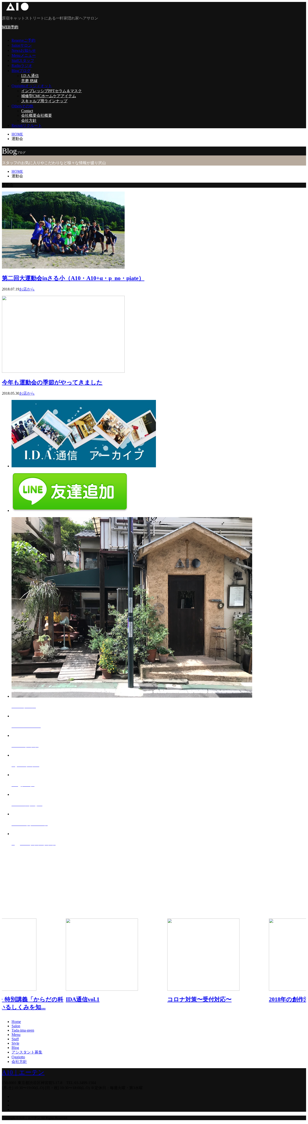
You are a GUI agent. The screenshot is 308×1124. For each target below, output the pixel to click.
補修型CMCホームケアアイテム (48, 96)
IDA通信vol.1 (19, 999)
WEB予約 (10, 27)
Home (16, 1022)
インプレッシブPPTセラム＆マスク (51, 91)
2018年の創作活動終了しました (246, 999)
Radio (22, 66)
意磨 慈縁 (29, 81)
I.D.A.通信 (30, 76)
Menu (24, 55)
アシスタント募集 (27, 1052)
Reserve (23, 40)
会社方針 (29, 120)
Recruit (27, 125)
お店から (27, 289)
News (24, 50)
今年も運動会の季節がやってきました (52, 382)
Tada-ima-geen (23, 1030)
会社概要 (36, 115)
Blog (21, 71)
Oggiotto (32, 86)
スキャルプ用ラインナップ (44, 101)
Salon (22, 45)
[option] (52, 963)
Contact (27, 111)
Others (22, 106)
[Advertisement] (146, 884)
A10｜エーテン (23, 1072)
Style (15, 1043)
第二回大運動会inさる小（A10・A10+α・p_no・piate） (73, 278)
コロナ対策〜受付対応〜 (135, 999)
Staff (23, 60)
